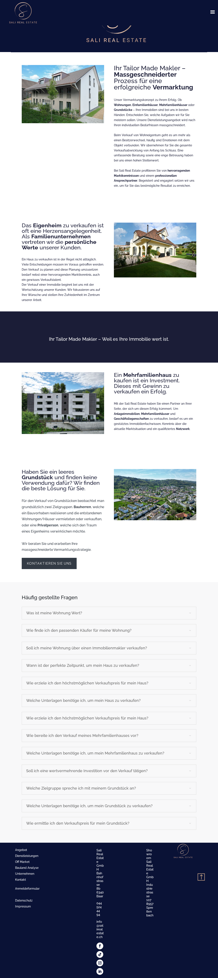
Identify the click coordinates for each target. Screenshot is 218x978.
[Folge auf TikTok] (99, 954)
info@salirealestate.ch (100, 929)
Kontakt (20, 879)
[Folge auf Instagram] (99, 963)
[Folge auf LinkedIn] (99, 971)
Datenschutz (24, 900)
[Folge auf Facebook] (99, 946)
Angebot (21, 850)
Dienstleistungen (26, 856)
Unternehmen (24, 873)
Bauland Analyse (27, 867)
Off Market (22, 862)
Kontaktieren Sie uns (49, 563)
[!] (199, 869)
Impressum (23, 906)
